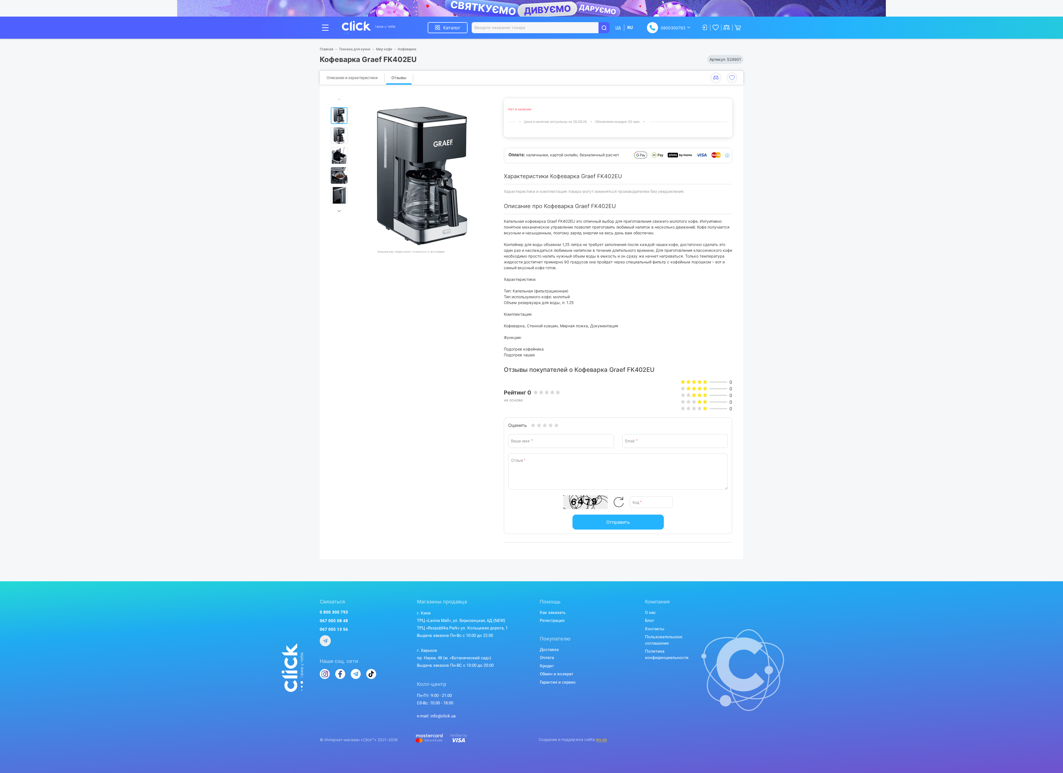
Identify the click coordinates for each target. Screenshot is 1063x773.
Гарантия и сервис (558, 682)
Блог (649, 620)
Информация (727, 155)
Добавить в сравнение (715, 77)
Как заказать (553, 612)
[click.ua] (369, 28)
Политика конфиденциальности (666, 654)
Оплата (547, 657)
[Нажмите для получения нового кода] (618, 502)
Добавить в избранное (731, 77)
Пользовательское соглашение (663, 640)
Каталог (451, 27)
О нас (650, 612)
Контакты (654, 628)
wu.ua (601, 739)
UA (618, 27)
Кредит (547, 665)
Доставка (549, 649)
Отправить (618, 522)
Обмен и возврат (556, 673)
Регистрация (552, 620)
